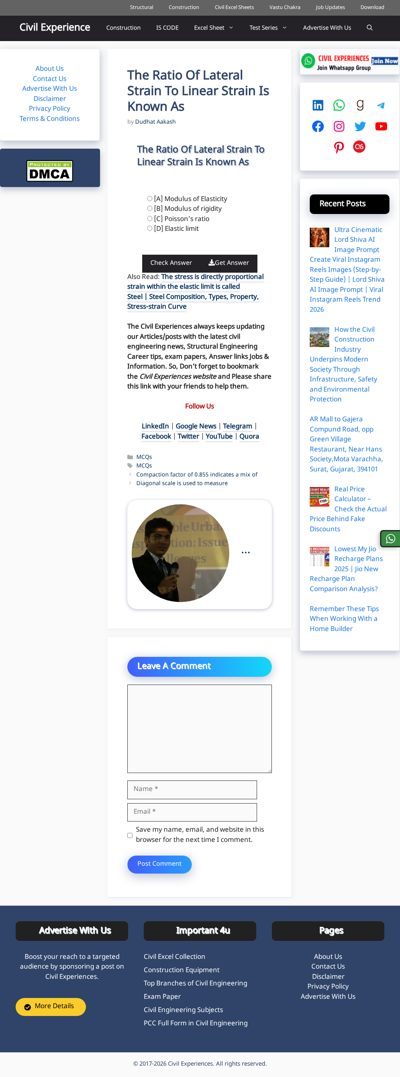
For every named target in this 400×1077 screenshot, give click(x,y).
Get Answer (232, 263)
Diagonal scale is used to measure (182, 483)
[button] (369, 28)
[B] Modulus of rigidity (188, 209)
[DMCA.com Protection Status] (49, 180)
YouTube (219, 437)
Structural (141, 7)
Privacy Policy (49, 109)
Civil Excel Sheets (234, 7)
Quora (249, 437)
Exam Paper (162, 997)
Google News (196, 427)
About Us (50, 69)
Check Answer (171, 263)
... (245, 550)
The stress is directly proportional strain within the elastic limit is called (195, 282)
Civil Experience (55, 28)
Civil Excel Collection (174, 957)
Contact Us (49, 79)
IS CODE (167, 28)
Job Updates (330, 7)
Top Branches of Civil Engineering (195, 984)
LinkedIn (155, 427)
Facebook (156, 437)
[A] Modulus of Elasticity (190, 199)
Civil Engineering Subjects (183, 1010)
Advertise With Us (327, 28)
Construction (184, 7)
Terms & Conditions (50, 119)
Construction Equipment (182, 970)
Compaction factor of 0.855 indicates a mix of (196, 475)
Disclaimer (50, 99)
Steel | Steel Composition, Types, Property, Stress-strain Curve (193, 302)
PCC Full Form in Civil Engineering (196, 1023)
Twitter (188, 437)
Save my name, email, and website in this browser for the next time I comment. (200, 835)
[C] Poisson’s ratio (181, 219)
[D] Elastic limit (176, 229)
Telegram (237, 427)
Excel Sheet (209, 28)
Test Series (264, 28)
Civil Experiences (190, 1064)
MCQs (144, 458)
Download (372, 7)
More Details (54, 1006)
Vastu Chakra (285, 7)
